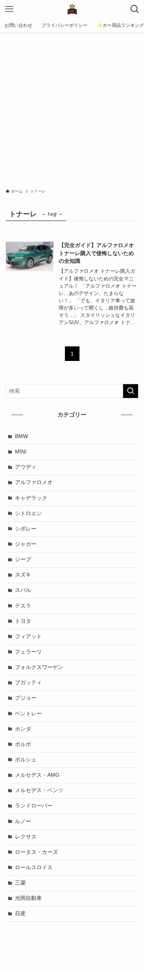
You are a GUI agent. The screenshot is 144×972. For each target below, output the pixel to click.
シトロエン (28, 513)
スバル (23, 590)
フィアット (28, 636)
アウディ (25, 467)
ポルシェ (25, 760)
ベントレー (28, 714)
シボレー (25, 529)
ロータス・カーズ (36, 852)
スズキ (23, 575)
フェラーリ (28, 652)
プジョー (25, 698)
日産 (20, 913)
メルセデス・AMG (37, 775)
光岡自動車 (28, 898)
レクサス (25, 837)
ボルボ (23, 744)
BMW (21, 436)
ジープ (23, 559)
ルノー (23, 821)
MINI (20, 452)
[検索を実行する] (130, 391)
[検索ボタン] (135, 9)
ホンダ (23, 729)
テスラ (23, 606)
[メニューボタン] (9, 9)
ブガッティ (28, 682)
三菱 (20, 883)
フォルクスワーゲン (39, 667)
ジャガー (25, 544)
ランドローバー (34, 806)
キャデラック (31, 498)
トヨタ (23, 621)
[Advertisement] (72, 108)
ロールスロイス (34, 867)
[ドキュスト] (72, 9)
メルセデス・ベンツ (39, 790)
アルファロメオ (34, 482)
